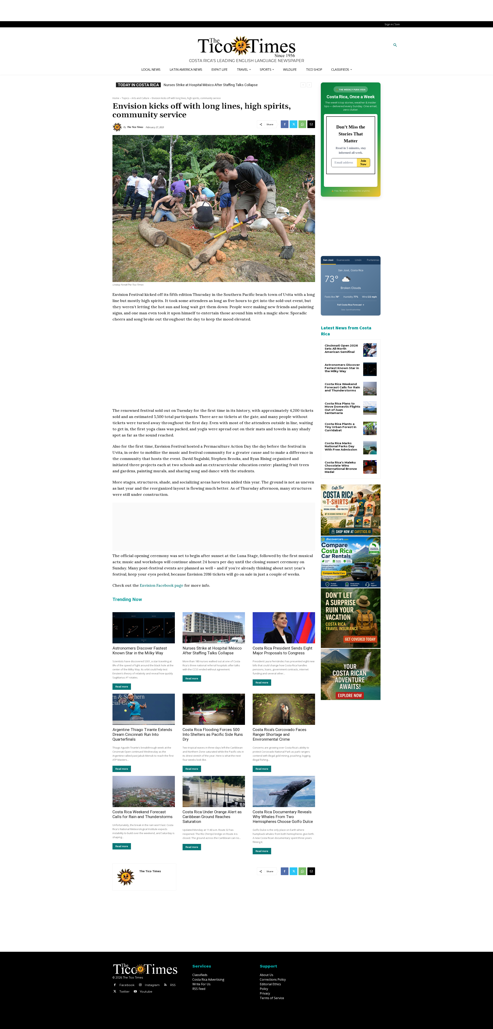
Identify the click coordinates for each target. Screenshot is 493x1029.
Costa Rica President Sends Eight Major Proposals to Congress (282, 650)
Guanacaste (343, 260)
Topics (125, 98)
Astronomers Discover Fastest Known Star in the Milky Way (139, 650)
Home (115, 98)
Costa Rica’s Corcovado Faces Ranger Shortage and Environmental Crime (279, 734)
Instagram (152, 985)
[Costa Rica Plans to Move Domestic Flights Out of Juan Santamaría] (370, 408)
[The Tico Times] (117, 127)
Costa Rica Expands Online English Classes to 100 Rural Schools (213, 85)
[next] (309, 84)
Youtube (146, 991)
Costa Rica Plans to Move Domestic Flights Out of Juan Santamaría (342, 408)
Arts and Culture (140, 98)
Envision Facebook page (161, 585)
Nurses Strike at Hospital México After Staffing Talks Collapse (212, 650)
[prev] (303, 84)
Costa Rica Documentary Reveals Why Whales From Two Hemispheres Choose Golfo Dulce (283, 817)
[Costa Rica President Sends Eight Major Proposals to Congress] (284, 627)
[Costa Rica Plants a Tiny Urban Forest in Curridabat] (370, 428)
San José (328, 260)
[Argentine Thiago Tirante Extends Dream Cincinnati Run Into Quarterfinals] (143, 709)
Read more (121, 686)
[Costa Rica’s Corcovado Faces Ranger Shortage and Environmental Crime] (284, 709)
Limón (358, 260)
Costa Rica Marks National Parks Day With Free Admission (341, 446)
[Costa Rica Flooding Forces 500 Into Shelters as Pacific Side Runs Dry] (214, 709)
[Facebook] (284, 124)
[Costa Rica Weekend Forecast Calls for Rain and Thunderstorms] (143, 791)
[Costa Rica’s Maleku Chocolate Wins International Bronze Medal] (370, 467)
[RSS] (165, 985)
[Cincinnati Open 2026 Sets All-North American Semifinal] (370, 350)
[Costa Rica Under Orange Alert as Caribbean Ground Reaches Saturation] (214, 791)
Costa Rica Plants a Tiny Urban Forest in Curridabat (340, 427)
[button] (395, 45)
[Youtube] (135, 991)
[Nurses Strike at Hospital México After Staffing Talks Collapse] (214, 627)
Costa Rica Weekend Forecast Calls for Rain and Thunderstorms (142, 814)
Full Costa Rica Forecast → (350, 304)
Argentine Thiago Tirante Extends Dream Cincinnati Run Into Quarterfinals (142, 734)
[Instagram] (140, 985)
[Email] (311, 124)
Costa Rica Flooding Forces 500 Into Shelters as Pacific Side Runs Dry (213, 734)
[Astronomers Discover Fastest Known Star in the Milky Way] (143, 627)
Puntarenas (373, 260)
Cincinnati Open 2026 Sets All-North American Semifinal (341, 349)
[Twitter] (293, 124)
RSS (173, 985)
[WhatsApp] (302, 124)
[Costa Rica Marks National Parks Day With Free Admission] (370, 447)
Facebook (126, 985)
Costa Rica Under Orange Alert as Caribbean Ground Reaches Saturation (212, 817)
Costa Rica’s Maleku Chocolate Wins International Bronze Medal (341, 467)
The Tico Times (135, 127)
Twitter (124, 991)
